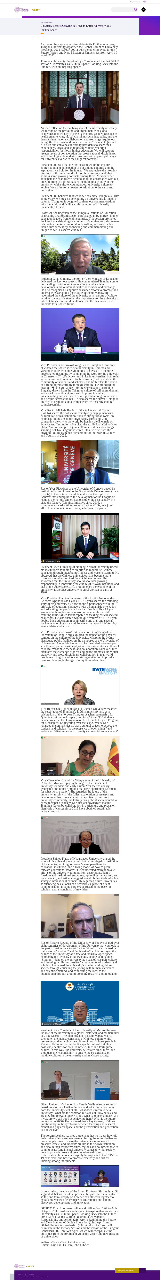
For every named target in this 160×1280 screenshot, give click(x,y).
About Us (20, 1274)
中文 (144, 1)
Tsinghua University (135, 1)
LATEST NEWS (48, 22)
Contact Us (31, 1274)
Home (42, 22)
